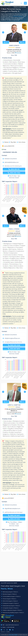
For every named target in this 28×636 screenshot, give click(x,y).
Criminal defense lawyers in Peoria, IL (12, 596)
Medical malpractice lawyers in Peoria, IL (12, 610)
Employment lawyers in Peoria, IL (11, 603)
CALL (6, 42)
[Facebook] (1, 630)
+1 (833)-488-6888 (10, 627)
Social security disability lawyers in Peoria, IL (13, 612)
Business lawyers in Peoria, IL (10, 594)
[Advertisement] (14, 567)
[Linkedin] (12, 630)
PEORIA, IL (10, 7)
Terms (8, 631)
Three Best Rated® (13, 634)
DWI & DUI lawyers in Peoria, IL (10, 601)
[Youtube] (10, 630)
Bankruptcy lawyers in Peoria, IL (10, 591)
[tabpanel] (14, 32)
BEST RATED (3, 7)
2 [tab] (12, 222)
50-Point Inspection (17, 16)
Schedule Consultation (10, 158)
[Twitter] (4, 630)
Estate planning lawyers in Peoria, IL (11, 605)
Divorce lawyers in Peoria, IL (9, 598)
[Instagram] (7, 630)
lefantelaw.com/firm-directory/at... (13, 166)
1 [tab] (11, 222)
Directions (18, 52)
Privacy (3, 631)
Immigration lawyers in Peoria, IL (11, 608)
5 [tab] (16, 222)
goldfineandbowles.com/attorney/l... (14, 512)
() (17, 47)
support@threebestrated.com (12, 624)
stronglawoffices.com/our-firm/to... (13, 342)
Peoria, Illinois (7, 589)
